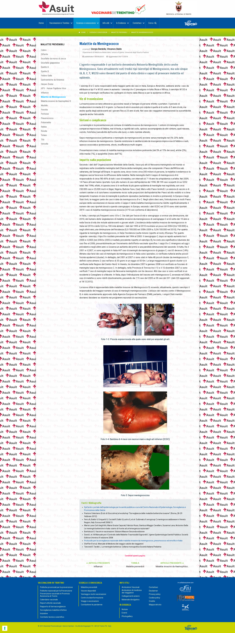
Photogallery (127, 616)
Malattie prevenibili (119, 32)
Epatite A (45, 67)
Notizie (125, 609)
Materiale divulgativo (131, 599)
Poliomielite (46, 122)
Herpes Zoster (47, 84)
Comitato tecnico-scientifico (52, 617)
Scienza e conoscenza (98, 32)
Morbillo (44, 105)
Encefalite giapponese (50, 63)
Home (83, 32)
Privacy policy (154, 594)
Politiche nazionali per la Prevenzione (56, 591)
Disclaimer (153, 591)
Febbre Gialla (46, 75)
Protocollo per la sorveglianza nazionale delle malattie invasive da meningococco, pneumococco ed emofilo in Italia (133, 541)
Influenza (45, 92)
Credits (152, 601)
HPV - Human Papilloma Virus (53, 88)
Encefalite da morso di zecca (53, 58)
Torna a (135, 565)
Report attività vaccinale (50, 603)
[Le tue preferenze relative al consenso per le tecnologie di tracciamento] (4, 628)
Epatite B (45, 71)
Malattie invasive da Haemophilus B (56, 101)
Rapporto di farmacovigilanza (53, 606)
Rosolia (44, 131)
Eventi (124, 613)
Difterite (44, 54)
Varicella (44, 143)
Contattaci (153, 587)
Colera (43, 50)
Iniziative (44, 613)
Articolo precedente (99, 565)
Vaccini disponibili (88, 591)
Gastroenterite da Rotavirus (52, 80)
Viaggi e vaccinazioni (90, 601)
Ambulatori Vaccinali (130, 587)
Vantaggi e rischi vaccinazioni (93, 594)
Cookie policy (154, 598)
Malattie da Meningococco (53, 97)
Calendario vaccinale (49, 599)
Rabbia (44, 127)
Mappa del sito (155, 605)
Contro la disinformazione (92, 598)
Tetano (44, 135)
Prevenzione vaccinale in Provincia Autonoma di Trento (55, 595)
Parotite (44, 109)
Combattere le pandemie (91, 605)
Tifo (42, 139)
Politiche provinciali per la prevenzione (56, 587)
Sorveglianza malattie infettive (53, 610)
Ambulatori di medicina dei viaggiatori (132, 591)
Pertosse (45, 114)
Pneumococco (47, 118)
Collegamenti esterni (131, 596)
